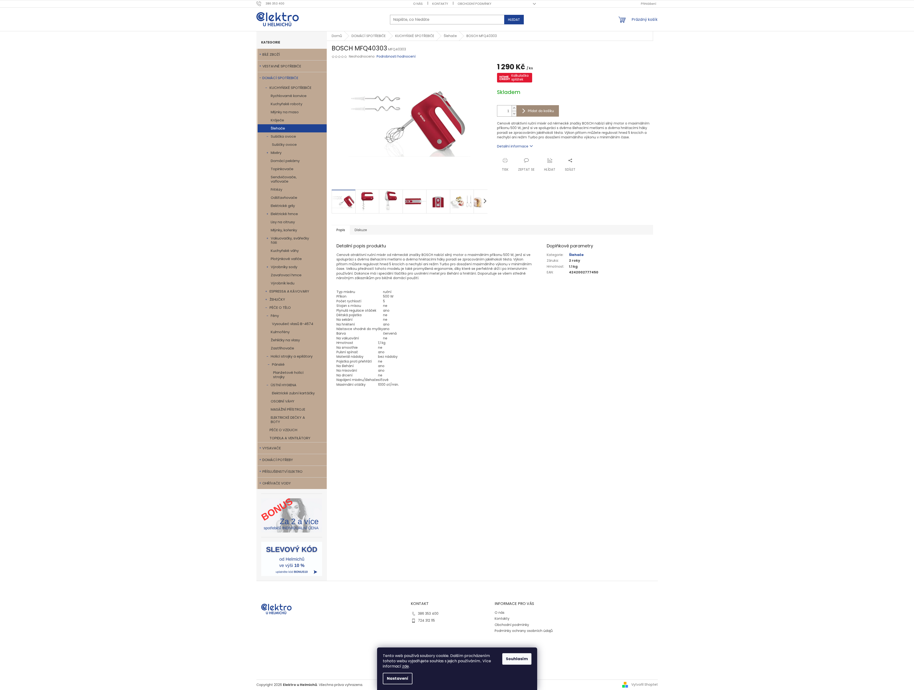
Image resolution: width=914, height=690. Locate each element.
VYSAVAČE (271, 448)
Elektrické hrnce (284, 213)
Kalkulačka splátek (520, 77)
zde (405, 666)
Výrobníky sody (284, 266)
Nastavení (397, 678)
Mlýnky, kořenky (284, 230)
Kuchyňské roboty (286, 103)
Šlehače (278, 128)
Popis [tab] (340, 230)
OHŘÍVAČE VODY (276, 483)
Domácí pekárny (285, 160)
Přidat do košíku (541, 111)
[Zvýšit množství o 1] (514, 108)
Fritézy (276, 189)
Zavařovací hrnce (286, 274)
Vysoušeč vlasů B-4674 (292, 323)
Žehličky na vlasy (285, 339)
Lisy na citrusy (283, 221)
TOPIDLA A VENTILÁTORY (290, 437)
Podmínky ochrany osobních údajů (524, 630)
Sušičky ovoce (284, 144)
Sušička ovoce (283, 136)
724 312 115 (426, 620)
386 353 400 (428, 613)
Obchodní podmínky (474, 3)
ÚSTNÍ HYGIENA (283, 384)
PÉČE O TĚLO (280, 307)
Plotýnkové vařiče (286, 258)
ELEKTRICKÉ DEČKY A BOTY (288, 419)
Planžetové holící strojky (288, 374)
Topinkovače (282, 168)
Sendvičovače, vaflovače (284, 179)
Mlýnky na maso (285, 111)
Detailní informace (512, 146)
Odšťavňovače (284, 197)
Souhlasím (517, 659)
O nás (418, 3)
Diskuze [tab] (361, 230)
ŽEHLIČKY (277, 299)
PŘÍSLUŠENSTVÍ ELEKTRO (282, 471)
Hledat (514, 19)
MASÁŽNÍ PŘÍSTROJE (288, 409)
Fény (275, 315)
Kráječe (277, 120)
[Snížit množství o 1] (514, 113)
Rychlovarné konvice (289, 95)
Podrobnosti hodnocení (396, 56)
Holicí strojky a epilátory (292, 356)
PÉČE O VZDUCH (283, 429)
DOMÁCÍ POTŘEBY (277, 459)
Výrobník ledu (282, 283)
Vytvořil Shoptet (644, 684)
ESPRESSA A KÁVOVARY (289, 291)
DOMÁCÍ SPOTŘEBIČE (280, 77)
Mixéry (276, 152)
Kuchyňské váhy (285, 250)
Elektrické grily (283, 205)
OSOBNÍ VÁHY (282, 401)
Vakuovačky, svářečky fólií (290, 240)
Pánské (278, 364)
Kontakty (440, 3)
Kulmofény (280, 331)
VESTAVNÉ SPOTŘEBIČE (281, 66)
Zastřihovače (282, 348)
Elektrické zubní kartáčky (293, 393)
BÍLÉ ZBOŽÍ (271, 54)
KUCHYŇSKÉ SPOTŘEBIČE (290, 87)
